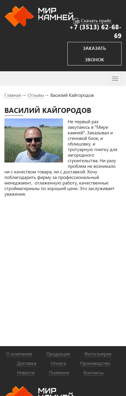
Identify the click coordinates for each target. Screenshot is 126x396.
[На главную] (38, 16)
